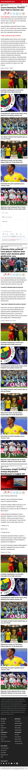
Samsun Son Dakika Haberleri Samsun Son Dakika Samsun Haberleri (11, 5)
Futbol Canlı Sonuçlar (5, 741)
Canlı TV (3, 739)
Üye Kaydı (3, 723)
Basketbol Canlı (4, 754)
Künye (2, 725)
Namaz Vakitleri (18, 741)
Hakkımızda (3, 727)
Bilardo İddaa (17, 727)
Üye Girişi (3, 721)
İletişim (2, 730)
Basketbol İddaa (18, 723)
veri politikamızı (15, 768)
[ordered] (11, 234)
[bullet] (13, 234)
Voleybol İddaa (18, 730)
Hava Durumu (18, 736)
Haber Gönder (18, 739)
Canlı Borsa (3, 734)
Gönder (14, 236)
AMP (2, 757)
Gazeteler (17, 734)
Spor (2, 5)
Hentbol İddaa (18, 725)
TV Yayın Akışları (19, 743)
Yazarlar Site (3, 750)
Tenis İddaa (3, 752)
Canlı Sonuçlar (4, 736)
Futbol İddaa (17, 721)
